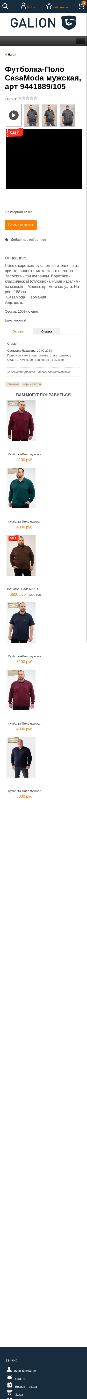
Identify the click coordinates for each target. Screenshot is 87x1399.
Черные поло (31, 384)
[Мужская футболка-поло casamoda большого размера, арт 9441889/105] (31, 115)
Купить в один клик (21, 225)
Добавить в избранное (28, 239)
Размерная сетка (18, 212)
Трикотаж (12, 384)
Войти (31, 7)
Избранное (60, 7)
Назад (12, 54)
